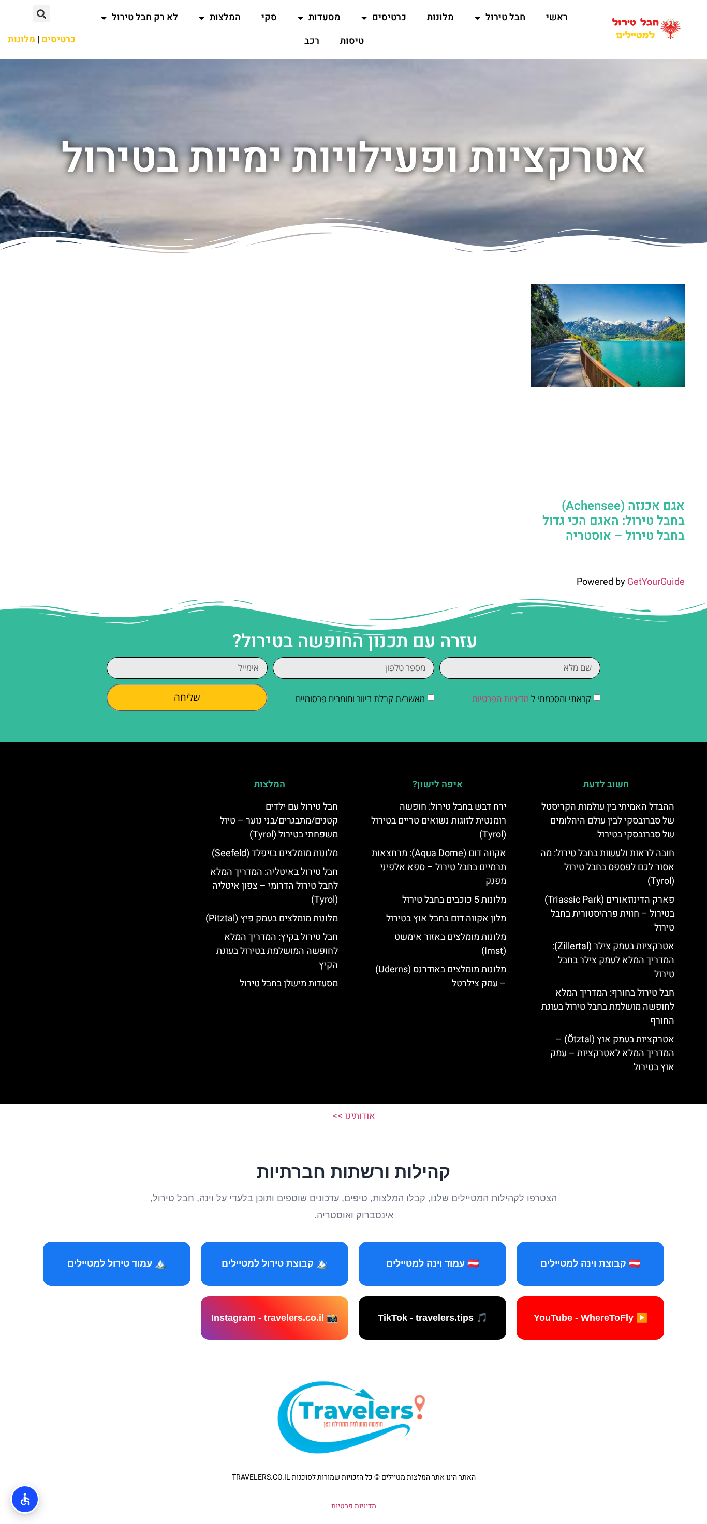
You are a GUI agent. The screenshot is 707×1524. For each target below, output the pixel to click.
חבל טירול (505, 17)
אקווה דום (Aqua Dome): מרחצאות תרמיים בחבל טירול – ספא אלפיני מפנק (439, 867)
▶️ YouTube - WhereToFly (590, 1318)
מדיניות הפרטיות (500, 699)
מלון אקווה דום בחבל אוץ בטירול (446, 918)
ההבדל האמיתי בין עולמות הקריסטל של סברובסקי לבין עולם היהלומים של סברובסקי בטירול (607, 821)
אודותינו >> (353, 1116)
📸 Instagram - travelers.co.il (274, 1318)
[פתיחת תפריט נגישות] (24, 1499)
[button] (41, 13)
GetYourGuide (656, 582)
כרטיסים (389, 17)
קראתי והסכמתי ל (531, 699)
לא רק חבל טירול (145, 17)
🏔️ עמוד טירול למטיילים (116, 1263)
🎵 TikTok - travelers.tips (433, 1318)
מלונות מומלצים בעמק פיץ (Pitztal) (271, 918)
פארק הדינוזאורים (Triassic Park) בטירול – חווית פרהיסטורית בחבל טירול (609, 914)
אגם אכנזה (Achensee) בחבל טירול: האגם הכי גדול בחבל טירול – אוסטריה (613, 521)
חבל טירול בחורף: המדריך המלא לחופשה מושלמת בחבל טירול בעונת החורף (607, 1007)
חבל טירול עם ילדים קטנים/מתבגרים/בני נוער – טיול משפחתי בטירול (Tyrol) (279, 821)
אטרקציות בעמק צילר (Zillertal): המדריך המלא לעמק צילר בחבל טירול (613, 960)
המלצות (225, 17)
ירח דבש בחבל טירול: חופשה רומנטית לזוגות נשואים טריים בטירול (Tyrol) (438, 821)
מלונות (440, 17)
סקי (269, 17)
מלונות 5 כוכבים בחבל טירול (454, 900)
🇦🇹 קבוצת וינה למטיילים (590, 1263)
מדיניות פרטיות (353, 1506)
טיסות (352, 41)
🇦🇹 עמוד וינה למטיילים (432, 1263)
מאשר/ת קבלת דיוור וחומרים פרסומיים (360, 699)
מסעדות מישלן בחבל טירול (289, 983)
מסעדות (324, 17)
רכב (311, 41)
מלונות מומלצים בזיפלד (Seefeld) (275, 853)
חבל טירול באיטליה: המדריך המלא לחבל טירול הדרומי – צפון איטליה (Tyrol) (274, 886)
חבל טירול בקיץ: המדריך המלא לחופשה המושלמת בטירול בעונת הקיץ (277, 951)
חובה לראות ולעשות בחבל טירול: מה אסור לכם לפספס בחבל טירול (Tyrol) (607, 867)
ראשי (557, 17)
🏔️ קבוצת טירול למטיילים (275, 1263)
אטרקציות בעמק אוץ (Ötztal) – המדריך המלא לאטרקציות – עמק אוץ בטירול (612, 1053)
